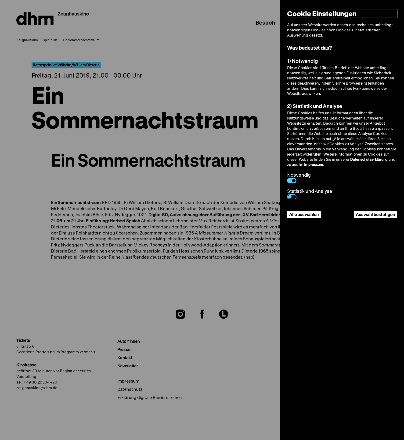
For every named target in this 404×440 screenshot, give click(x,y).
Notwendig (299, 175)
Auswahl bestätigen (375, 214)
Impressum (313, 164)
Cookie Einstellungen (322, 13)
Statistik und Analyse (309, 191)
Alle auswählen (304, 214)
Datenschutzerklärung (369, 159)
